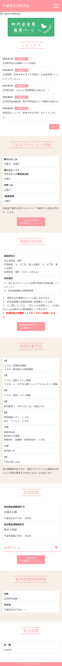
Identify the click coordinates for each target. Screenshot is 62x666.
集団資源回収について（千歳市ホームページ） (31, 326)
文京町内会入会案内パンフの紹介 (19, 63)
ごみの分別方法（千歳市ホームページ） (31, 222)
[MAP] (28, 518)
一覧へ (54, 126)
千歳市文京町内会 (16, 6)
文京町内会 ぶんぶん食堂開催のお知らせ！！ (26, 90)
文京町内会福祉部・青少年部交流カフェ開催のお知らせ (31, 101)
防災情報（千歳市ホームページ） (31, 560)
